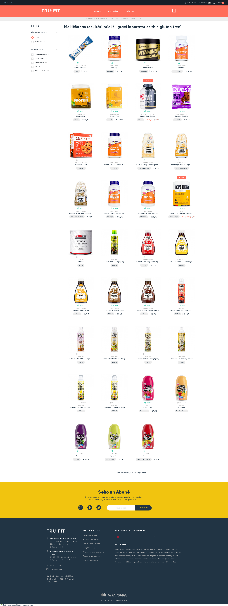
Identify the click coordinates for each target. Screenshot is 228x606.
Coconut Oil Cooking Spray (148, 359)
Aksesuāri (113, 11)
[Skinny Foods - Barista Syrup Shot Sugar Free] (148, 158)
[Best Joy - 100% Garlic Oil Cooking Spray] (81, 352)
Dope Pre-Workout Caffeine (181, 213)
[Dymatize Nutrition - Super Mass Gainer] (148, 109)
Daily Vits (181, 68)
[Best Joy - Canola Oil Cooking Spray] (81, 400)
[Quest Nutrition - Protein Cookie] (181, 109)
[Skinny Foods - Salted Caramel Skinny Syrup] (181, 255)
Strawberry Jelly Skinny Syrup (147, 262)
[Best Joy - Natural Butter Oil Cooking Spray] (114, 352)
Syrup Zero (147, 407)
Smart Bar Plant (80, 68)
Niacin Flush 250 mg (114, 213)
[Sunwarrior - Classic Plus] (81, 109)
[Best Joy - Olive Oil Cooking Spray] (114, 255)
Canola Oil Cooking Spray (80, 407)
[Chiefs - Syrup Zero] (148, 400)
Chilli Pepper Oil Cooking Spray (181, 310)
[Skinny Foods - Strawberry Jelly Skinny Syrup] (148, 255)
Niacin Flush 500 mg (114, 165)
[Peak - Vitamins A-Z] (148, 61)
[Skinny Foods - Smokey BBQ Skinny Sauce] (148, 303)
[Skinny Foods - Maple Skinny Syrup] (81, 303)
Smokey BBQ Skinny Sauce (148, 310)
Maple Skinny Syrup (81, 310)
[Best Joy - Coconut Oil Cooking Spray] (148, 352)
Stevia (81, 262)
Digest (114, 68)
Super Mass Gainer (148, 116)
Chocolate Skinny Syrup (114, 310)
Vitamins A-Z (148, 68)
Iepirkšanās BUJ (90, 535)
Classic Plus (81, 116)
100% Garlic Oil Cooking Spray (80, 359)
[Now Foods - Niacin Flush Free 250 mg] (114, 206)
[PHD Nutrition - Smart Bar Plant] (81, 61)
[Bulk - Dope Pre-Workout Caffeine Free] (181, 206)
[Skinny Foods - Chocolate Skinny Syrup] (114, 303)
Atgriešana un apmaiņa (93, 552)
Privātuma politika (91, 560)
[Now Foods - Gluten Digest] (114, 61)
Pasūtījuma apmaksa (92, 556)
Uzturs (97, 11)
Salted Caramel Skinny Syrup (181, 262)
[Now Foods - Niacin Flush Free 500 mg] (114, 158)
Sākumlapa (89, 18)
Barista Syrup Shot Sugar (147, 165)
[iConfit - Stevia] (81, 255)
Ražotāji (130, 11)
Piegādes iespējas (91, 548)
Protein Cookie (181, 116)
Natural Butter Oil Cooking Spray (114, 359)
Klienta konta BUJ (91, 539)
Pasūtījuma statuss (91, 544)
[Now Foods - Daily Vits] (181, 61)
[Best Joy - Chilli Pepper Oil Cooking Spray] (181, 303)
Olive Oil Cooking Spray (114, 262)
